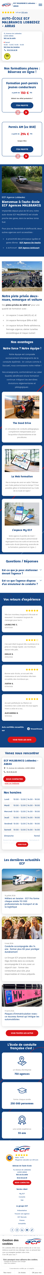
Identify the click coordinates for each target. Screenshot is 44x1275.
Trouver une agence (22, 1214)
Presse (22, 1220)
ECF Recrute (22, 1217)
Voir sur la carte (10, 38)
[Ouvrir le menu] (40, 5)
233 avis (24, 12)
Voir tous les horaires (12, 47)
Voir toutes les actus (22, 1033)
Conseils (22, 1197)
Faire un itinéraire (12, 783)
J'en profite (22, 105)
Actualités (22, 1223)
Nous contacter (14, 779)
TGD (22, 1200)
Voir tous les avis (22, 739)
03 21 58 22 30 (12, 50)
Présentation (22, 1210)
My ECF (22, 1194)
